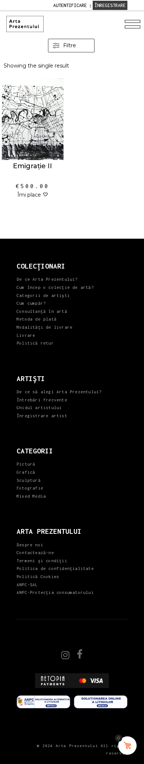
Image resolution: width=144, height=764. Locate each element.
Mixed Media (31, 496)
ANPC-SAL (27, 584)
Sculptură (29, 480)
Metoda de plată (36, 319)
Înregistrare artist (42, 415)
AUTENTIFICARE (70, 5)
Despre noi (30, 544)
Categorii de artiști (43, 295)
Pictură (26, 463)
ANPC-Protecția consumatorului (55, 592)
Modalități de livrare (44, 327)
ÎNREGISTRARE (110, 5)
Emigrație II (32, 166)
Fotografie (30, 487)
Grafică (26, 472)
